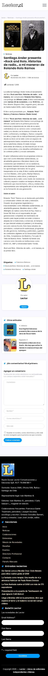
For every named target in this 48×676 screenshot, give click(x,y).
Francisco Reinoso (23, 262)
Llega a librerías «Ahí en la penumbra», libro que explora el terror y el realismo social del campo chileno (22, 601)
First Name (6, 628)
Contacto (6, 558)
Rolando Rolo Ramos (13, 269)
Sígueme (24, 306)
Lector (16, 75)
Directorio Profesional (12, 554)
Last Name (6, 639)
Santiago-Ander (30, 269)
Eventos (6, 550)
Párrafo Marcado (9, 561)
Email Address (8, 617)
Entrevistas (7, 538)
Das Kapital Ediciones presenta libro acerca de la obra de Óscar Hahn (30, 331)
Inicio (4, 18)
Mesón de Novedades (12, 542)
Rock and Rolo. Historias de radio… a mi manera (22, 266)
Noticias (11, 18)
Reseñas (6, 546)
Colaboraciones (9, 534)
